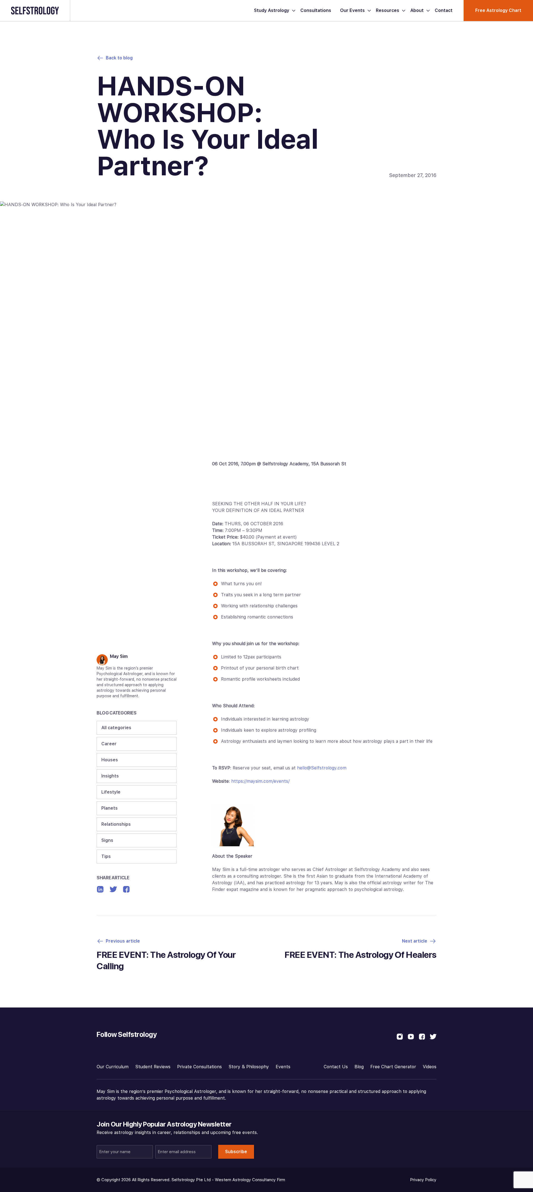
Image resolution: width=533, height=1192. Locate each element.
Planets (109, 808)
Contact (443, 10)
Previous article (123, 941)
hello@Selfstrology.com (321, 768)
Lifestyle (110, 792)
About (417, 10)
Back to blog (119, 57)
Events (283, 1066)
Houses (109, 759)
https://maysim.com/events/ (260, 781)
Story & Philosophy (248, 1066)
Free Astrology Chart (498, 10)
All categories (116, 727)
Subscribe (236, 1151)
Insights (110, 776)
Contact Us (336, 1066)
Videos (429, 1066)
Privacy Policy (423, 1179)
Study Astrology (271, 10)
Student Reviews (152, 1066)
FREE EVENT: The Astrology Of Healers (360, 954)
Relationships (116, 824)
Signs (107, 840)
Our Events (352, 10)
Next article (414, 941)
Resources (387, 10)
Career (109, 743)
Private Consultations (199, 1066)
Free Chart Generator (393, 1066)
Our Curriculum (113, 1066)
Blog (359, 1066)
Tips (106, 856)
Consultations (315, 10)
